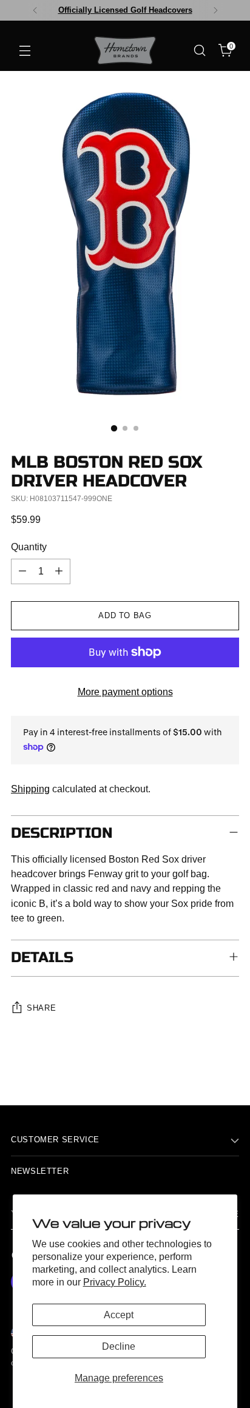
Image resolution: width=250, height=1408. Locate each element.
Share (41, 1008)
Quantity (29, 546)
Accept (118, 1314)
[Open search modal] (199, 50)
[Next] (215, 10)
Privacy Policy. (114, 1281)
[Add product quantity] (59, 571)
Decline (118, 1346)
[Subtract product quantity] (22, 571)
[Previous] (35, 10)
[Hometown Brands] (125, 50)
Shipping (30, 788)
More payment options (125, 691)
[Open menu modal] (24, 50)
